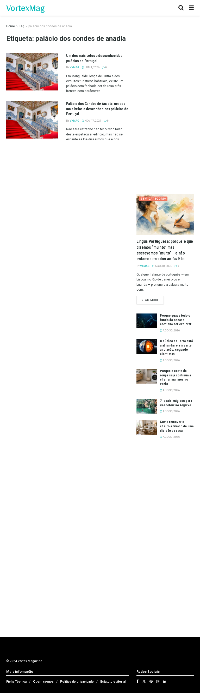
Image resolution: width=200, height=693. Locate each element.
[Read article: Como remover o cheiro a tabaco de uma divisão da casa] (146, 427)
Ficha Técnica (16, 681)
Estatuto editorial (113, 681)
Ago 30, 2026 (163, 266)
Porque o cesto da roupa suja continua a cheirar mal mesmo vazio (175, 377)
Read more (152, 300)
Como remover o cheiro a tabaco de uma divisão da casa (176, 426)
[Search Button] (181, 8)
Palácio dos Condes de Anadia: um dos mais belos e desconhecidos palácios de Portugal (97, 109)
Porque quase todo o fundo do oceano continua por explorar (175, 319)
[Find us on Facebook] (137, 681)
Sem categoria (153, 198)
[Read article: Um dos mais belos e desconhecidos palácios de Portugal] (32, 71)
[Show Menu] (191, 8)
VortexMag (25, 7)
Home (10, 26)
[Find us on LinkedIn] (164, 681)
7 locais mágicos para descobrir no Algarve (176, 403)
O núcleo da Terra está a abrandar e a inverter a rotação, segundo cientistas (176, 347)
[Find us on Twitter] (144, 681)
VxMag (74, 67)
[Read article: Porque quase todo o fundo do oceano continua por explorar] (146, 320)
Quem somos (43, 681)
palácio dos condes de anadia (50, 26)
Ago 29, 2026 (171, 436)
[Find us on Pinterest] (151, 681)
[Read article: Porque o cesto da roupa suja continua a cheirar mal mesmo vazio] (146, 376)
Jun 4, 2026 (91, 67)
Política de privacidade (77, 681)
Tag (21, 26)
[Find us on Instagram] (157, 681)
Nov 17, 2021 (92, 120)
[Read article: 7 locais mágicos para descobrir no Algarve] (146, 406)
